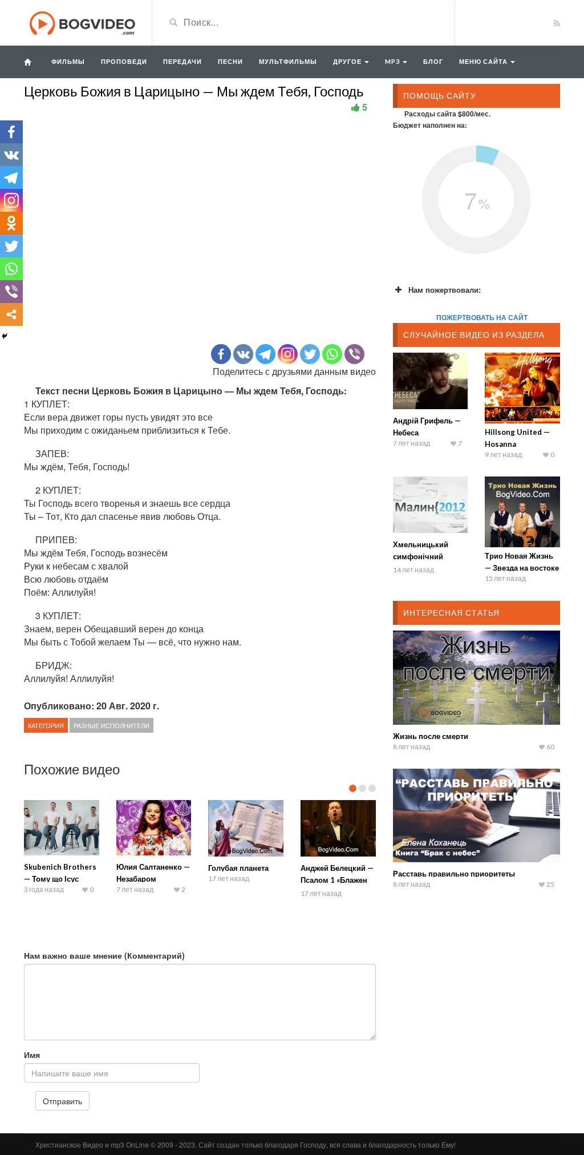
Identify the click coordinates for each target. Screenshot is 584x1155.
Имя (32, 1054)
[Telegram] (265, 354)
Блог (433, 61)
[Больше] (11, 314)
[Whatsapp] (332, 354)
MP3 (393, 61)
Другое (348, 61)
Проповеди (124, 61)
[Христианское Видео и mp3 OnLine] (83, 21)
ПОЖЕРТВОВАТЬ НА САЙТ (482, 317)
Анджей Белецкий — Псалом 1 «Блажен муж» (337, 879)
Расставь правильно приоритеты (454, 873)
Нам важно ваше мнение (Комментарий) (104, 955)
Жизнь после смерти (430, 736)
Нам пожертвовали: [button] (444, 289)
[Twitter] (310, 354)
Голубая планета (238, 868)
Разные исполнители (111, 725)
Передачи (182, 61)
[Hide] (4, 336)
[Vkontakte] (243, 354)
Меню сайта (484, 61)
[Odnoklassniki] (11, 223)
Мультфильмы (288, 61)
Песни (230, 61)
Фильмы (68, 61)
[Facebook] (221, 354)
